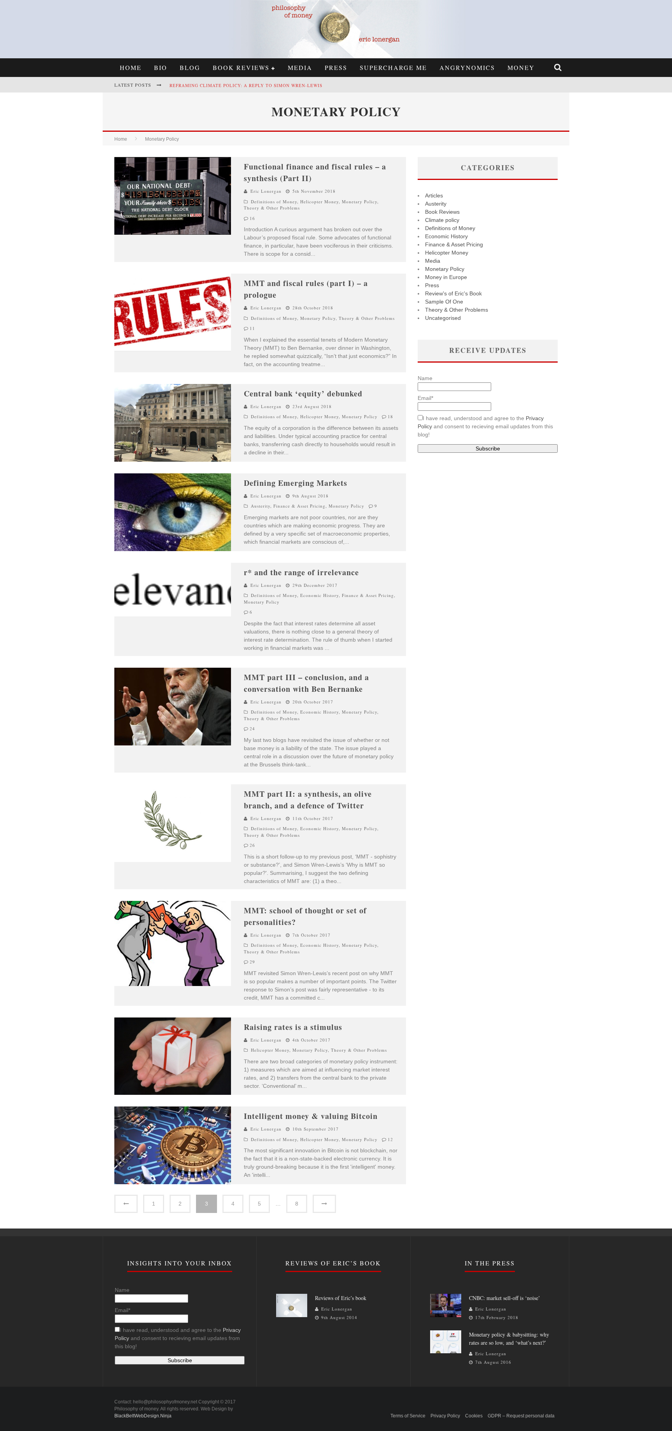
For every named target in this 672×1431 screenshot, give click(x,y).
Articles (434, 195)
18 (390, 416)
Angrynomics (467, 67)
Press (336, 67)
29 (252, 962)
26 (252, 845)
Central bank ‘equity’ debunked (303, 393)
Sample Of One (444, 301)
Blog (190, 67)
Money (521, 67)
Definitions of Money (274, 201)
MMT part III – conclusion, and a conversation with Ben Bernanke (306, 683)
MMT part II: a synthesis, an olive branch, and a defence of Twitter (308, 799)
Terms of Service (407, 1416)
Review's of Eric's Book (453, 293)
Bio (160, 67)
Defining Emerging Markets (295, 483)
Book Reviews (241, 67)
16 (252, 218)
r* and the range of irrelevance (301, 572)
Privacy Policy (445, 1416)
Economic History (319, 595)
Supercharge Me (393, 67)
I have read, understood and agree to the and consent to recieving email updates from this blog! (485, 426)
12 (390, 1139)
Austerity (260, 506)
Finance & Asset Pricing (299, 506)
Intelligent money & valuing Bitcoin (311, 1116)
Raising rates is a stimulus (293, 1027)
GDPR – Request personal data (521, 1416)
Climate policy (442, 220)
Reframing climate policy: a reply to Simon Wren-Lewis (246, 85)
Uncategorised (443, 318)
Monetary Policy (359, 201)
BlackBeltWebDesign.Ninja (143, 1416)
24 (252, 728)
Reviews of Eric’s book (340, 1298)
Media (300, 67)
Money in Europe (446, 277)
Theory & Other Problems (272, 208)
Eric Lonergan (266, 191)
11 (252, 328)
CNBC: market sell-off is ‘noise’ (504, 1298)
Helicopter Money (319, 201)
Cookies (474, 1416)
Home (131, 67)
